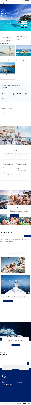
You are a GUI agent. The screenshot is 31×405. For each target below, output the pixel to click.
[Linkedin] (28, 0)
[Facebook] (24, 0)
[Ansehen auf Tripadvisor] (1, 322)
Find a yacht (24, 27)
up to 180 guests (23, 110)
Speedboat (10, 174)
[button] (0, 381)
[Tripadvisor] (26, 0)
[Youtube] (27, 0)
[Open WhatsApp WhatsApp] (29, 403)
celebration (26, 36)
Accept (24, 403)
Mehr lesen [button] (2, 327)
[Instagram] (25, 0)
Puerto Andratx (28, 239)
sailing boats (2, 42)
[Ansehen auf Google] (1, 379)
